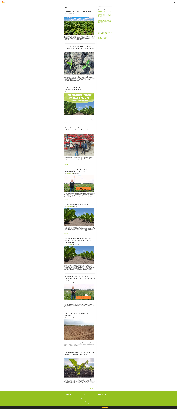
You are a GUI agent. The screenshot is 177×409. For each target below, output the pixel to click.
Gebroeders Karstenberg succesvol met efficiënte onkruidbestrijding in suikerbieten (79, 129)
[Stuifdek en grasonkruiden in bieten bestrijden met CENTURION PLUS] (79, 183)
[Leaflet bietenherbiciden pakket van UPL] (79, 216)
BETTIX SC (66, 399)
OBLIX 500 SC (75, 396)
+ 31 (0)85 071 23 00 (85, 401)
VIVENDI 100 (75, 397)
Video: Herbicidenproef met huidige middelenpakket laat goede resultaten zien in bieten (80, 278)
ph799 (99, 37)
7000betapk (100, 34)
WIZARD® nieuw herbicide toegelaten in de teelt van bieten (105, 12)
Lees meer (66, 41)
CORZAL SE (66, 397)
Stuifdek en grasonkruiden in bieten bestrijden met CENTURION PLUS (77, 171)
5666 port (100, 32)
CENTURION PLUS (76, 400)
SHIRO (74, 399)
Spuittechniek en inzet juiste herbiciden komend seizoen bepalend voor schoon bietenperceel (78, 240)
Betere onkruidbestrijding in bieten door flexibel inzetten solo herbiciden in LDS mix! (79, 47)
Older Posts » (92, 388)
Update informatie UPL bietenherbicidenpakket (73, 88)
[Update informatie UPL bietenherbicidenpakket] (79, 103)
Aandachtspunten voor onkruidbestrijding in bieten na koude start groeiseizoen (79, 353)
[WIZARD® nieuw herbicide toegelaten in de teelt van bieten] (79, 25)
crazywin (99, 29)
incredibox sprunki (101, 39)
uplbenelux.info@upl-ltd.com (87, 403)
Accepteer (105, 407)
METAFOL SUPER (67, 396)
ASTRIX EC (66, 400)
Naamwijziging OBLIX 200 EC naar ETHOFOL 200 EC (105, 30)
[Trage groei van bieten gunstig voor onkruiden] (79, 329)
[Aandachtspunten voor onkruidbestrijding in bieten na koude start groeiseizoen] (79, 367)
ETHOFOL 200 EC (67, 401)
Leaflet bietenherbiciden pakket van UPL (78, 205)
